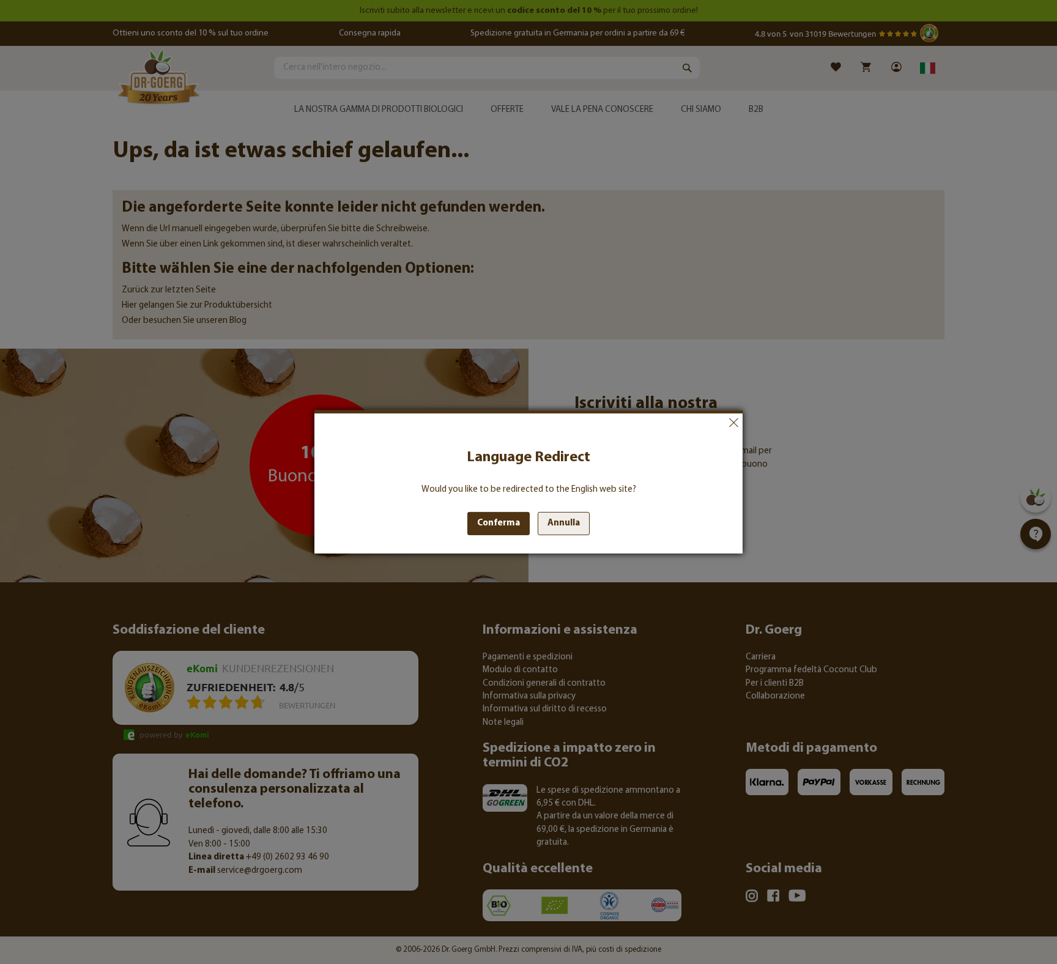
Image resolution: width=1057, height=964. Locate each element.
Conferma (498, 523)
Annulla (733, 422)
